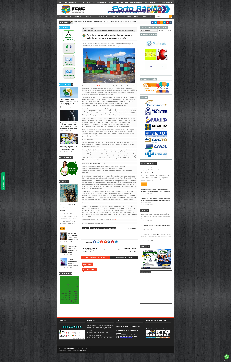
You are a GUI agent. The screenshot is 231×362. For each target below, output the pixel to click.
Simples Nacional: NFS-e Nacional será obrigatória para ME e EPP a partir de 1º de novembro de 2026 (69, 102)
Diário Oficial (90, 2)
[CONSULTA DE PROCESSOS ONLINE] (156, 47)
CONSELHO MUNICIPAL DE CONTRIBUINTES (99, 337)
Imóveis (67, 16)
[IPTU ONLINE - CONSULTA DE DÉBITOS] (150, 59)
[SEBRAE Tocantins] (156, 157)
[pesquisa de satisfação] (156, 92)
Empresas (76, 16)
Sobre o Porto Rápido (70, 2)
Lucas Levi (83, 350)
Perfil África (100, 86)
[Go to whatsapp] (226, 356)
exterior (92, 228)
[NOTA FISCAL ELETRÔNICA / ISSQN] (162, 59)
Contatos (81, 2)
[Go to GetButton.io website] (227, 360)
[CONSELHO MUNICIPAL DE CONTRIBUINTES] (69, 41)
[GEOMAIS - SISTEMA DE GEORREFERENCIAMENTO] (69, 53)
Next (170, 259)
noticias (91, 28)
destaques (86, 228)
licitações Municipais (136, 2)
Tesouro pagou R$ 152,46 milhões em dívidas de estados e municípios (68, 207)
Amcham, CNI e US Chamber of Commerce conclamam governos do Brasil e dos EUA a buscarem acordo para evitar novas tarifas (155, 200)
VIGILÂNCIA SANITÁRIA (94, 335)
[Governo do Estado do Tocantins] (156, 115)
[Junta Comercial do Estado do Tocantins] (156, 122)
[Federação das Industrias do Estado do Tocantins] (156, 136)
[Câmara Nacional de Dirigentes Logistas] (156, 148)
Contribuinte (88, 16)
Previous (142, 259)
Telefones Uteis (101, 2)
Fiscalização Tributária (131, 16)
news (97, 228)
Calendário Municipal (150, 2)
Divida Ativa (115, 16)
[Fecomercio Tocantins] (156, 106)
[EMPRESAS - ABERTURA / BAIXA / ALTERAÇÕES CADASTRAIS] (156, 71)
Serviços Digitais (102, 16)
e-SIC (126, 2)
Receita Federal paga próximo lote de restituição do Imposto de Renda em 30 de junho (68, 148)
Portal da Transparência (116, 2)
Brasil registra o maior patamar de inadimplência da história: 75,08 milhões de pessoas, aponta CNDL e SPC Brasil (105, 21)
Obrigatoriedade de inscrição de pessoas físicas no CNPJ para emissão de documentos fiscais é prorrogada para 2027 (69, 125)
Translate (169, 30)
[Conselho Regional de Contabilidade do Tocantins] (156, 142)
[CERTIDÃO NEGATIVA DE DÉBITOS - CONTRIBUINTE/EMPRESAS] (69, 66)
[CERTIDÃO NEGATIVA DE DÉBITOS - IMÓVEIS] (69, 78)
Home (59, 2)
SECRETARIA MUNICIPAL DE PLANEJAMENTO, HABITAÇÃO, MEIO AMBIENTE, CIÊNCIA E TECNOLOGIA (100, 328)
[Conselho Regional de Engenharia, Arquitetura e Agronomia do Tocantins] (156, 129)
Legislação (146, 16)
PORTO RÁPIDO (72, 349)
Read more (62, 228)
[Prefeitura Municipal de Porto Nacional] (139, 12)
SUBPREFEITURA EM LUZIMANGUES (97, 332)
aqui (115, 219)
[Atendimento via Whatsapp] (69, 176)
